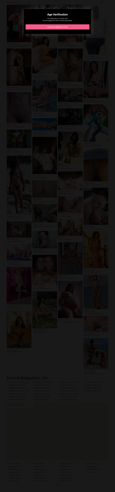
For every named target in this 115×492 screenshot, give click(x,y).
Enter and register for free (57, 27)
